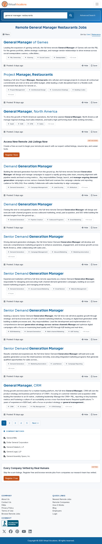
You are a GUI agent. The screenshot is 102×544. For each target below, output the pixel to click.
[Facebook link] (10, 531)
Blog (54, 508)
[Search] (70, 15)
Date (88, 34)
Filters (7, 34)
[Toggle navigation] (97, 4)
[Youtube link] (23, 531)
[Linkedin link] (30, 531)
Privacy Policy (7, 508)
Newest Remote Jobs (61, 499)
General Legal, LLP (14, 452)
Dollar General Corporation (17, 442)
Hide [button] (86, 65)
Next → (35, 423)
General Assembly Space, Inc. (18, 456)
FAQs (3, 505)
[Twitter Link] (4, 531)
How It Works (58, 505)
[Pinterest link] (17, 531)
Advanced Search (87, 15)
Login (54, 514)
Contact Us (6, 502)
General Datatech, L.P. (15, 447)
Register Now (11, 155)
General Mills (12, 438)
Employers (57, 511)
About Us (5, 499)
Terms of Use (7, 511)
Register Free (11, 478)
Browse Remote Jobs (10, 514)
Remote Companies (61, 502)
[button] (94, 65)
